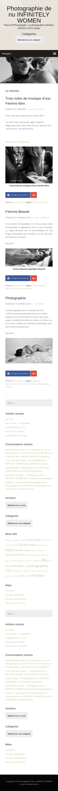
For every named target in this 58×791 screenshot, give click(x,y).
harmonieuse (10, 384)
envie (27, 550)
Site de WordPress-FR (15, 603)
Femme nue (39, 132)
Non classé (19, 202)
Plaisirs (15, 571)
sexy (45, 202)
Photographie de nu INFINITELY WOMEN (29, 14)
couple (32, 544)
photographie (43, 384)
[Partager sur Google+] (34, 195)
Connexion (10, 590)
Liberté (14, 561)
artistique (36, 381)
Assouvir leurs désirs (14, 431)
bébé (43, 540)
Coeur (7, 545)
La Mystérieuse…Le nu (15, 427)
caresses (48, 540)
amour (29, 539)
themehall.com (33, 784)
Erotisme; (33, 551)
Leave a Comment (37, 109)
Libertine (8, 561)
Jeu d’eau (9, 419)
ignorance (37, 555)
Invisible (43, 555)
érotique (41, 285)
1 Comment (39, 303)
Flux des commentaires (15, 599)
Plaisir (8, 570)
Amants (22, 540)
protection (27, 571)
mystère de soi (30, 561)
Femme (18, 288)
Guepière (30, 555)
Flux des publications (14, 595)
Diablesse (39, 545)
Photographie (15, 298)
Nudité (49, 561)
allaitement (9, 540)
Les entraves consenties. (16, 435)
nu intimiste (37, 202)
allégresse (16, 540)
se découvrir (40, 571)
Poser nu (20, 571)
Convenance (14, 545)
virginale (8, 387)
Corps (23, 544)
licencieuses (21, 561)
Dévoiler (18, 550)
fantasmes (9, 288)
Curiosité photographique (30, 471)
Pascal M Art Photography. (18, 141)
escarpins (40, 551)
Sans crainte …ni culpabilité (17, 423)
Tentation (27, 576)
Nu (44, 560)
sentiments (14, 576)
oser (25, 566)
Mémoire (38, 561)
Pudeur (33, 571)
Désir (34, 285)
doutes (45, 545)
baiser (37, 539)
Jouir (47, 555)
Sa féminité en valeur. (38, 463)
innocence (21, 384)
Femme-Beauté (17, 212)
